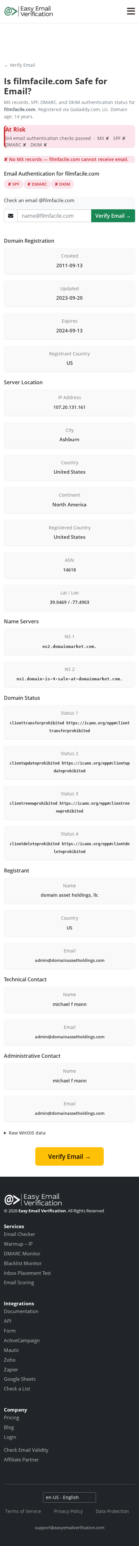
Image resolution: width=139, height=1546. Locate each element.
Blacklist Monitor (23, 1263)
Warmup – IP (18, 1243)
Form (10, 1330)
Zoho (10, 1359)
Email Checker (19, 1234)
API (7, 1321)
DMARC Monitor (22, 1253)
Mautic (11, 1350)
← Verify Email (19, 65)
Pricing (11, 1417)
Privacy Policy (68, 1511)
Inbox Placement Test (27, 1273)
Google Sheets (20, 1379)
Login (10, 1437)
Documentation (21, 1311)
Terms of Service (23, 1511)
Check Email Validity (26, 1450)
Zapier (11, 1369)
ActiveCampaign (22, 1340)
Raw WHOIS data (27, 1133)
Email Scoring (19, 1282)
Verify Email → (113, 215)
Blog (9, 1427)
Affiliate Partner (21, 1459)
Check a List (17, 1388)
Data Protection (112, 1511)
